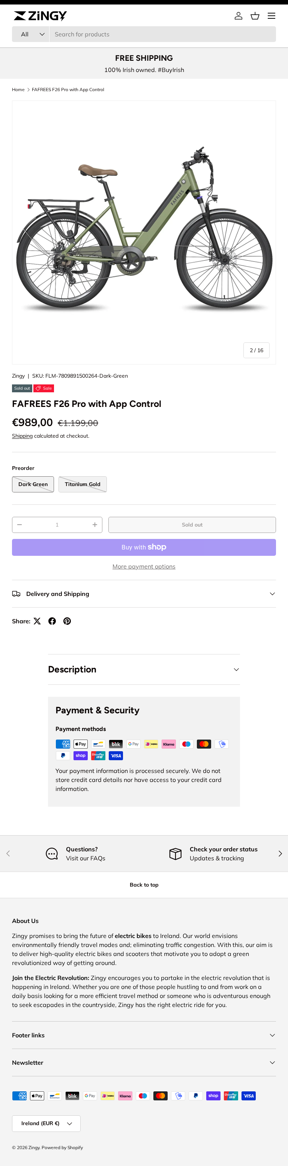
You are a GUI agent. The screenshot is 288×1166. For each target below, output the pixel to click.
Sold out (192, 524)
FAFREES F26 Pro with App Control (68, 89)
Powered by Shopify (62, 1147)
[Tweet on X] (37, 621)
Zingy (18, 375)
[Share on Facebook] (52, 621)
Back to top (144, 884)
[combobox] (144, 34)
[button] (255, 16)
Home (18, 89)
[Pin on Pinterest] (67, 621)
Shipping (22, 435)
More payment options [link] (144, 566)
